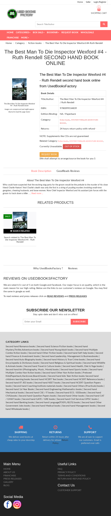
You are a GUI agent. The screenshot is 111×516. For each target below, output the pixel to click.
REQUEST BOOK (49, 155)
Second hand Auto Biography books (24, 359)
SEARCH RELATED (21, 231)
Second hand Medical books (46, 406)
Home (80, 2)
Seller (88, 2)
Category (20, 43)
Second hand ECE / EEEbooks (71, 392)
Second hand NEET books (47, 383)
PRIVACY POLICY (67, 472)
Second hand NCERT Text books (47, 379)
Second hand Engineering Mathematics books (59, 389)
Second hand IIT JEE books (19, 383)
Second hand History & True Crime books (65, 359)
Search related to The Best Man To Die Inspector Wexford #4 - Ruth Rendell (20, 239)
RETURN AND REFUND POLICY (74, 479)
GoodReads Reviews (68, 171)
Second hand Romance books (21, 346)
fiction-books (35, 43)
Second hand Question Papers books (38, 396)
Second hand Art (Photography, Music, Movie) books (32, 369)
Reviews (72, 268)
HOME (7, 469)
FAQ (60, 469)
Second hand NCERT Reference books (84, 379)
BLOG (6, 485)
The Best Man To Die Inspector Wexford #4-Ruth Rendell (74, 43)
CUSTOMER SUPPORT (69, 490)
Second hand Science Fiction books (55, 346)
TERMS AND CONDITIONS (72, 475)
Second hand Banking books (20, 402)
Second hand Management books (79, 406)
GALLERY (8, 482)
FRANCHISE (9, 475)
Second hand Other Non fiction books (62, 373)
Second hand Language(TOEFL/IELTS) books (58, 402)
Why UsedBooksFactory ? (48, 268)
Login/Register (100, 2)
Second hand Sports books (74, 369)
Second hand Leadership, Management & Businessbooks (70, 356)
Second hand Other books (71, 396)
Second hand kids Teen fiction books (66, 376)
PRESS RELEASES (12, 479)
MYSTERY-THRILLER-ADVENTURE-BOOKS (86, 141)
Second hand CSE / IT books (40, 392)
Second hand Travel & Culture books (42, 366)
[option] (19, 235)
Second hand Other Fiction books (45, 353)
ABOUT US (9, 472)
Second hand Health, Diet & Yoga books (83, 366)
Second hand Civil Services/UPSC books (77, 399)
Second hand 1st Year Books (20, 389)
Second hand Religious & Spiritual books (61, 363)
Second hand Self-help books (79, 353)
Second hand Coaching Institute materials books (38, 386)
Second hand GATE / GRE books (39, 399)
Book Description (41, 171)
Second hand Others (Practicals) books (84, 386)
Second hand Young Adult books (57, 350)
